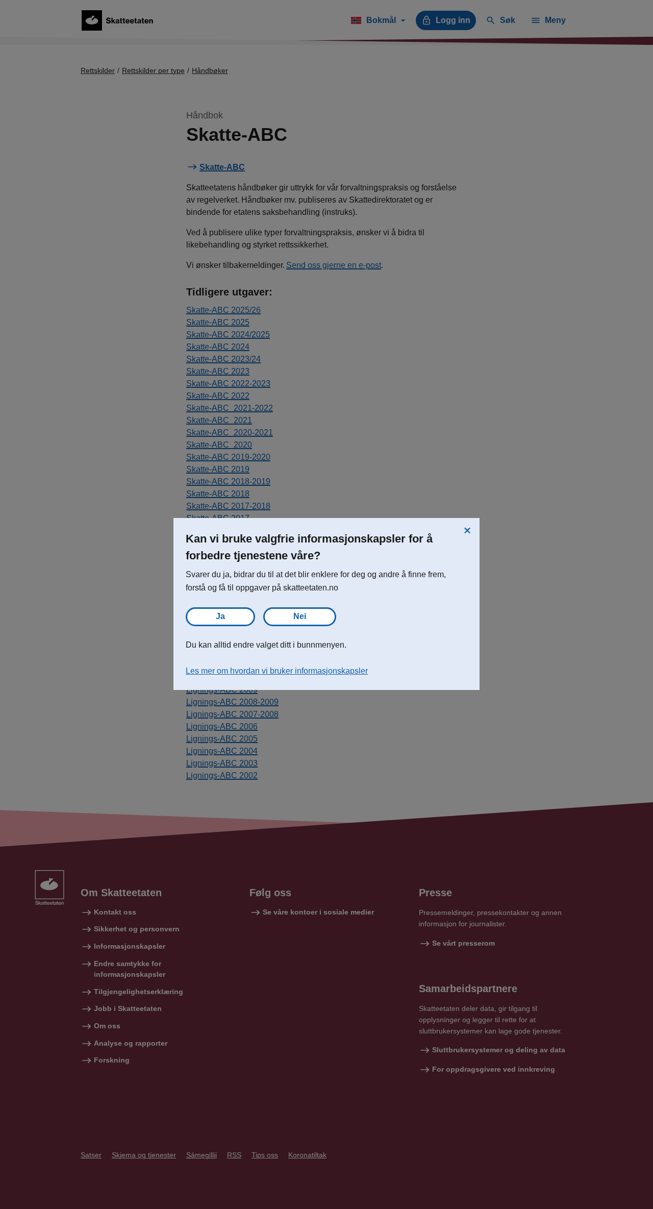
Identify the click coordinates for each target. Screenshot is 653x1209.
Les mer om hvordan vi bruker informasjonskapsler (277, 671)
